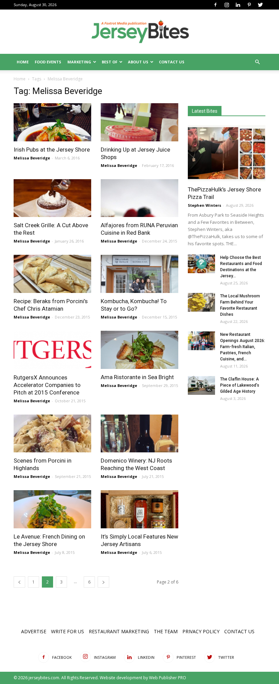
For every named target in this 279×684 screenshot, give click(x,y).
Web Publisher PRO (167, 678)
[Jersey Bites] (139, 32)
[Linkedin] (238, 5)
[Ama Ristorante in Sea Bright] (139, 350)
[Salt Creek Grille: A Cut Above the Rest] (52, 198)
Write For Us (67, 631)
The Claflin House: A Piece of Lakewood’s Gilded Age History (239, 385)
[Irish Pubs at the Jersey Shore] (52, 122)
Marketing (79, 61)
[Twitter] (260, 5)
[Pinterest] (249, 5)
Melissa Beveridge (32, 157)
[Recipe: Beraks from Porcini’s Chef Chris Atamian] (52, 274)
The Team (166, 631)
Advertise (33, 631)
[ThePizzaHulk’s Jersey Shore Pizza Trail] (226, 153)
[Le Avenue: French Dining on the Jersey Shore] (52, 509)
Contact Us (171, 61)
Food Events (48, 61)
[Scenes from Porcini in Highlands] (52, 434)
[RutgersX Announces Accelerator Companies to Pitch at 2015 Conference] (52, 350)
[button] (257, 62)
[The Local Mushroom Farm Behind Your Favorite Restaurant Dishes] (201, 302)
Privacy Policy (200, 631)
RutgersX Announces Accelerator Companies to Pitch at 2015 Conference (47, 385)
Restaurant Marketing (119, 631)
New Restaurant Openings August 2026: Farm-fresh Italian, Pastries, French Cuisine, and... (242, 346)
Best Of (109, 61)
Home (23, 61)
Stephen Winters (204, 205)
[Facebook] (215, 5)
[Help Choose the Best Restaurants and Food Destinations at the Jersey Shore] (201, 263)
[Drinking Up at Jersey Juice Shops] (139, 122)
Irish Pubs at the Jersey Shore (52, 149)
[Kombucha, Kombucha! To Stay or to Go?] (139, 274)
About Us (138, 61)
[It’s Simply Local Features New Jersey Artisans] (139, 509)
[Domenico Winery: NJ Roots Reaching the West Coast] (139, 434)
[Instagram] (226, 5)
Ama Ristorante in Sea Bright (137, 377)
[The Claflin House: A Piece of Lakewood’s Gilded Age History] (201, 385)
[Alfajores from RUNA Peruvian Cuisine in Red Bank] (139, 198)
